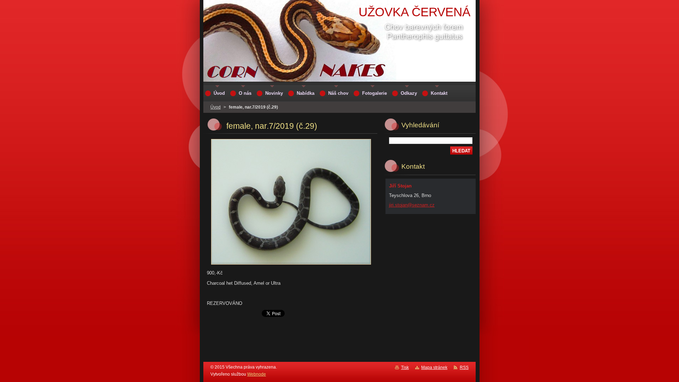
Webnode (256, 374)
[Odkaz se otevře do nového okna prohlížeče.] (291, 264)
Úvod (215, 107)
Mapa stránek (434, 367)
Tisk (405, 367)
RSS (464, 367)
